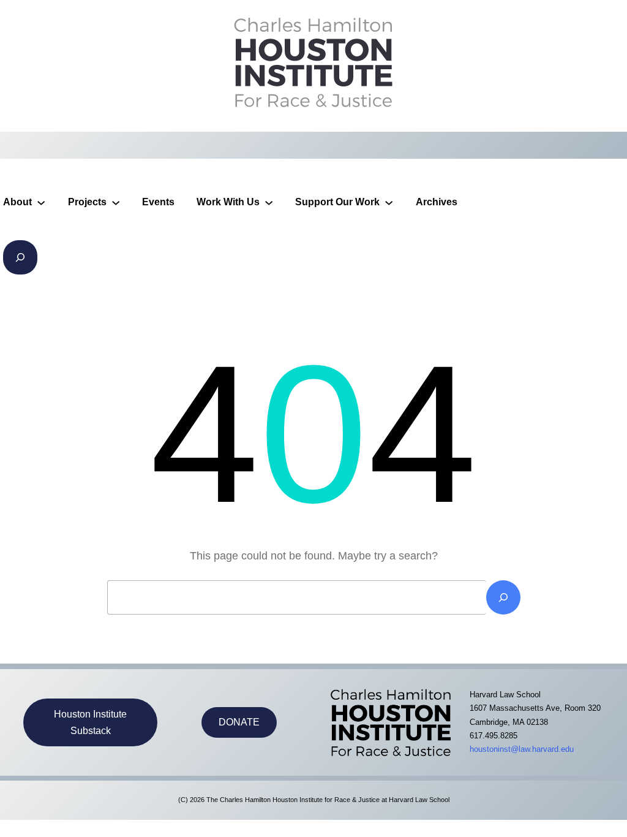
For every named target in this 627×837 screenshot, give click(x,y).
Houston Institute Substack (90, 722)
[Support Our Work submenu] (389, 202)
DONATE (239, 722)
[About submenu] (41, 202)
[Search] (503, 597)
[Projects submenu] (115, 202)
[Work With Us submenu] (269, 202)
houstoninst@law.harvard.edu (522, 749)
